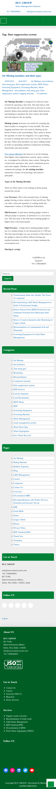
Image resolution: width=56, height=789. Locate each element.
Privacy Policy (20, 528)
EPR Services (19, 389)
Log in (5, 618)
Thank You (18, 536)
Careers (17, 479)
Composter (18, 483)
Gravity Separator (21, 394)
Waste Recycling (21, 427)
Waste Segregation (21, 431)
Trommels (18, 540)
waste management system (25, 423)
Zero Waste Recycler (22, 435)
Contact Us (18, 487)
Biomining (18, 373)
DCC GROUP (23, 2)
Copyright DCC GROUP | (16, 783)
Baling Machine (20, 462)
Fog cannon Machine (14, 154)
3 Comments (41, 93)
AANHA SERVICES (27, 786)
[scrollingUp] (51, 784)
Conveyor (18, 491)
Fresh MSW (19, 511)
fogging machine (27, 93)
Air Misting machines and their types (21, 75)
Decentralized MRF (22, 496)
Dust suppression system (26, 84)
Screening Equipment (11, 87)
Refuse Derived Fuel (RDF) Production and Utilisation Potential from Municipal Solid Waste (32, 313)
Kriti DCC (23, 81)
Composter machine (22, 381)
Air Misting (36, 81)
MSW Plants (43, 84)
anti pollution (47, 81)
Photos (16, 524)
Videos (16, 544)
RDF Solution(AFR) (22, 532)
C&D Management (22, 475)
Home (16, 515)
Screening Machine (29, 87)
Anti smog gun (8, 84)
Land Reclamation (21, 398)
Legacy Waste (19, 519)
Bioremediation (20, 377)
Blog (16, 471)
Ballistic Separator (21, 466)
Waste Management (22, 419)
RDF (16, 406)
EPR (15, 507)
